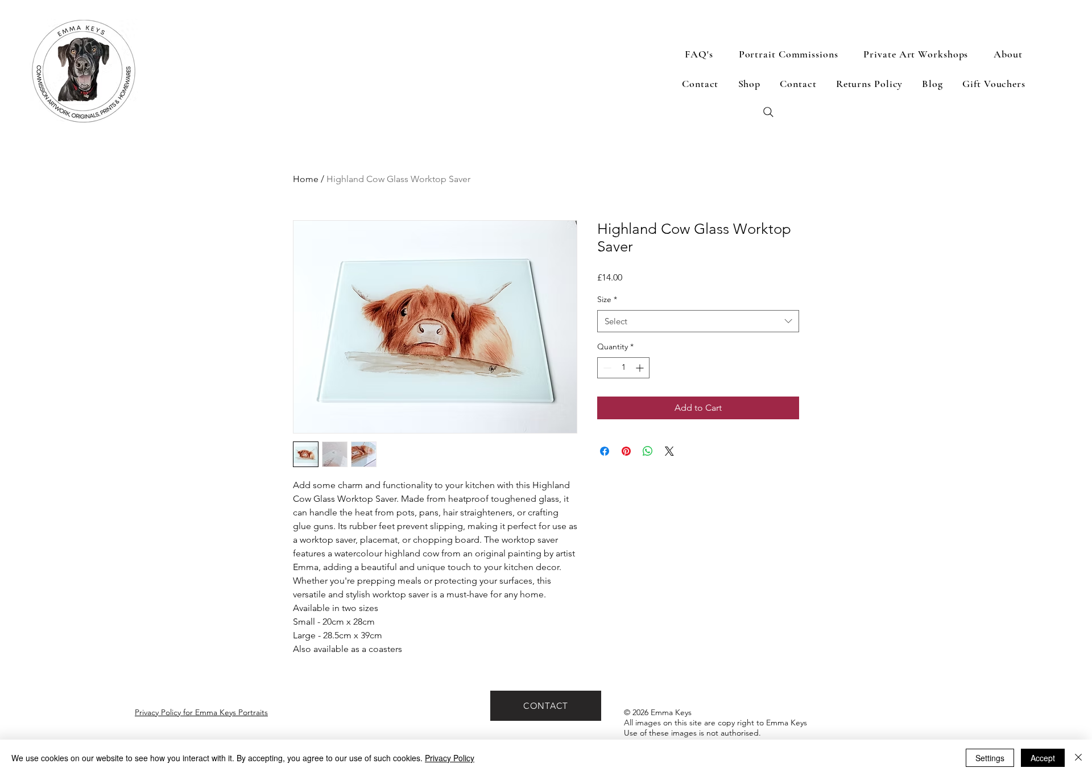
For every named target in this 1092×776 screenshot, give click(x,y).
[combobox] (698, 321)
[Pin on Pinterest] (626, 451)
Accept (1043, 757)
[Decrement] (606, 368)
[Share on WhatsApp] (648, 451)
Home (305, 179)
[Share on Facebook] (604, 451)
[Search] (768, 112)
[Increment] (641, 368)
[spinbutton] (623, 368)
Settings (989, 757)
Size (607, 299)
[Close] (1078, 758)
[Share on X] (669, 451)
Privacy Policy (449, 757)
